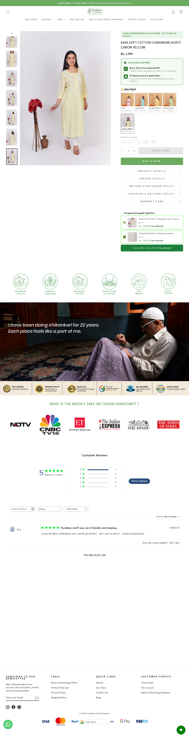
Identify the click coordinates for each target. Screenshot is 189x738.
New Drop (31, 19)
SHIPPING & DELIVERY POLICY (152, 193)
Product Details (152, 171)
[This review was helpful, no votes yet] (171, 542)
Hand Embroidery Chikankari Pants (156, 233)
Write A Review (139, 481)
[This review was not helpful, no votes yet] (176, 542)
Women (46, 19)
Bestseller (77, 19)
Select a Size (129, 137)
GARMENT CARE (152, 201)
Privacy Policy (58, 692)
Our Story (157, 19)
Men (61, 19)
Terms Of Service (60, 687)
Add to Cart (27, 653)
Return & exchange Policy (152, 186)
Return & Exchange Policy (64, 682)
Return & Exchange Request (155, 692)
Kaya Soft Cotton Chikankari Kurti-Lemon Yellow (160, 219)
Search (99, 682)
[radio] (127, 103)
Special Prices (137, 19)
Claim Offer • (152, 248)
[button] (181, 730)
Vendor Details (152, 178)
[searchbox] (20, 509)
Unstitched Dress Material (106, 19)
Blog (98, 697)
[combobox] (49, 509)
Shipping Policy (59, 697)
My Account (147, 687)
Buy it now (152, 161)
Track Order (147, 682)
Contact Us (102, 692)
